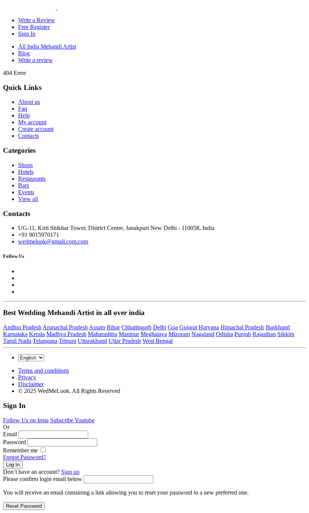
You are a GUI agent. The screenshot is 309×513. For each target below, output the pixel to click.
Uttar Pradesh (125, 341)
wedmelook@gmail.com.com (53, 241)
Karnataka (15, 334)
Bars (23, 185)
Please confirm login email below (42, 479)
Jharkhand (277, 327)
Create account (36, 129)
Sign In (26, 33)
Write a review (35, 60)
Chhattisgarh (136, 327)
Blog (24, 53)
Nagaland (202, 334)
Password (14, 442)
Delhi (159, 327)
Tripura (67, 341)
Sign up (70, 472)
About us (29, 102)
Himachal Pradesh (242, 327)
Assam (97, 327)
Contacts (28, 135)
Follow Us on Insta (26, 420)
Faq (22, 108)
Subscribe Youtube (72, 420)
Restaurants (32, 178)
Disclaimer (31, 384)
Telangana (45, 341)
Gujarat (188, 327)
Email (10, 434)
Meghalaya (154, 334)
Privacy (27, 377)
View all (28, 199)
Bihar (113, 327)
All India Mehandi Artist (47, 46)
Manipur (129, 334)
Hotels (26, 172)
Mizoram (179, 334)
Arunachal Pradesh (65, 327)
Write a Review (36, 20)
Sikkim (285, 334)
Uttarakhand (92, 341)
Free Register (34, 27)
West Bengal (157, 341)
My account (32, 122)
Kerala (37, 334)
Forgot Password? (24, 457)
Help (24, 115)
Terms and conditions (43, 370)
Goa (173, 327)
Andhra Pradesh (22, 327)
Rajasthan (264, 334)
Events (26, 192)
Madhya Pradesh (66, 334)
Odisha (224, 334)
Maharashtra (102, 334)
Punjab (242, 334)
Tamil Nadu (17, 341)
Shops (25, 165)
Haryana (209, 327)
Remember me (21, 450)
